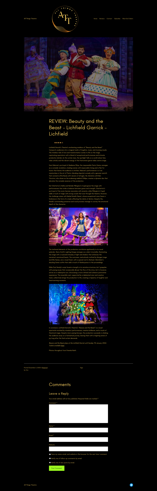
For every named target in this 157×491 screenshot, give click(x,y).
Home (95, 18)
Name (51, 426)
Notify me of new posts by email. (63, 463)
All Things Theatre (30, 19)
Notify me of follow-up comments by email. (66, 458)
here (62, 346)
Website (52, 445)
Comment (53, 403)
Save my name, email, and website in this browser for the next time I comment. (79, 454)
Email (51, 435)
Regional (45, 368)
